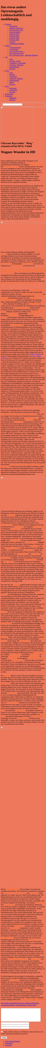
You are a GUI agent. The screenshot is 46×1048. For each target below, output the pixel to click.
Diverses (12, 69)
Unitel (34, 1005)
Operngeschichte (15, 47)
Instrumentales (14, 67)
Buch (7, 86)
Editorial (12, 100)
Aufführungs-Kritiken (16, 44)
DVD (7, 71)
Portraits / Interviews (16, 28)
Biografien (13, 88)
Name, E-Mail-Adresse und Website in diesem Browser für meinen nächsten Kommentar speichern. (22, 1033)
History (8, 46)
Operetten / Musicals (16, 65)
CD (6, 57)
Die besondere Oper (16, 30)
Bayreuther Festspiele (8, 1003)
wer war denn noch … (17, 51)
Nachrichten (9, 94)
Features (8, 24)
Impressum (9, 1043)
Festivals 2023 (14, 34)
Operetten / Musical (16, 78)
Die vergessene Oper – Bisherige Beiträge (23, 55)
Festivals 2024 (14, 36)
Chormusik (13, 77)
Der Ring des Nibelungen (24, 1003)
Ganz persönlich (14, 32)
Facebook (8, 1045)
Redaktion (9, 96)
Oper (11, 59)
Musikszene (13, 26)
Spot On (12, 42)
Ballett (11, 82)
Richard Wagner (26, 1005)
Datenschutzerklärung (12, 1041)
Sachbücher (13, 90)
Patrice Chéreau (15, 1005)
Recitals (12, 75)
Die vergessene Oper (16, 53)
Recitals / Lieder (14, 61)
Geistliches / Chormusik (17, 63)
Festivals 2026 (14, 40)
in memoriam (13, 49)
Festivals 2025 (14, 38)
